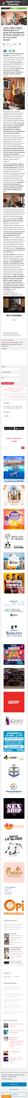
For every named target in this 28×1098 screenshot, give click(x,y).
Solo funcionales (14, 1089)
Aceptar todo (14, 1084)
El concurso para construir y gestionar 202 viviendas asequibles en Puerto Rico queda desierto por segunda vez (14, 995)
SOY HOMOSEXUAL (15, 1051)
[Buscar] (22, 447)
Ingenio (11, 46)
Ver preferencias (14, 1094)
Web (2, 377)
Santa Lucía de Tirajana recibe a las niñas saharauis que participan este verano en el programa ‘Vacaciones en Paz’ (14, 1012)
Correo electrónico (6, 372)
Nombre (3, 366)
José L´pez (6, 333)
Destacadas (6, 46)
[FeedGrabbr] (14, 965)
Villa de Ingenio (16, 335)
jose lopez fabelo (13, 333)
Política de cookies (7, 1079)
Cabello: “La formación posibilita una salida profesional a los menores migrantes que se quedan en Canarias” (13, 1006)
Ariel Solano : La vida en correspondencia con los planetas (16, 1059)
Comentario (4, 348)
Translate (8, 978)
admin (16, 44)
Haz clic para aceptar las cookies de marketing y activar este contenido (14, 304)
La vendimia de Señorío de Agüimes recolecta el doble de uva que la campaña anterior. (13, 1001)
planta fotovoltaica (8, 335)
